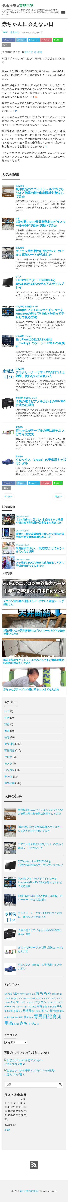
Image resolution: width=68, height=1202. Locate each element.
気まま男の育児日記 (29, 1191)
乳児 (34, 1007)
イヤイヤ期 (30, 998)
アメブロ (22, 998)
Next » (58, 496)
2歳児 (10, 994)
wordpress (21, 994)
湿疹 (17, 1017)
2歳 (5, 994)
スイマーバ (17, 1002)
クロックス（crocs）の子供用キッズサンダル (40, 966)
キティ (46, 998)
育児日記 (29, 52)
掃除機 (56, 1011)
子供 (59, 1006)
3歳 (15, 993)
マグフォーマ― (18, 1007)
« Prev (8, 496)
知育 (6, 724)
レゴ (6, 711)
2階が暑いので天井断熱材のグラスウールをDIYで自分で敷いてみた (40, 829)
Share (7, 45)
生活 (6, 717)
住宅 (6, 737)
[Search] (60, 1085)
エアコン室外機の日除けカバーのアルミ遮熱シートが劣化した (40, 846)
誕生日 (16, 1024)
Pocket (46, 40)
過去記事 (38, 52)
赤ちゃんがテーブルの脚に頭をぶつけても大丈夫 (40, 949)
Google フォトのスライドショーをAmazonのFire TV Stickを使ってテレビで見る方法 (40, 882)
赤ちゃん (27, 1023)
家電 (6, 730)
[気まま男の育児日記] (18, 5)
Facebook (8, 40)
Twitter (21, 40)
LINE (57, 40)
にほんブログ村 (13, 1064)
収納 (45, 1006)
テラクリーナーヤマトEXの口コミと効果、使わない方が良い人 (40, 915)
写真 (39, 1006)
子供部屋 (8, 1011)
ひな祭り (14, 998)
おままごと (30, 994)
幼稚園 (27, 1010)
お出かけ (55, 994)
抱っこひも (36, 1011)
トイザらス (29, 1003)
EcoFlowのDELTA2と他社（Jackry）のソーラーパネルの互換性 (40, 897)
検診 (12, 1017)
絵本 (31, 1017)
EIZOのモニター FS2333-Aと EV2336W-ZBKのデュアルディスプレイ (40, 863)
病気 (21, 1017)
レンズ (28, 1006)
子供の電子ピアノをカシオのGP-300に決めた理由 (40, 932)
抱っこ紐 (47, 1010)
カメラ (8, 763)
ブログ (8, 757)
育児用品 (9, 750)
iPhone (8, 776)
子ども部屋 (52, 1007)
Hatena (34, 40)
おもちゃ (43, 993)
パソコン (9, 770)
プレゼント (51, 1003)
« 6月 (7, 1130)
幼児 (20, 1011)
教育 (8, 1017)
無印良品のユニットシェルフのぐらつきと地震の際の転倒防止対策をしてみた (40, 811)
